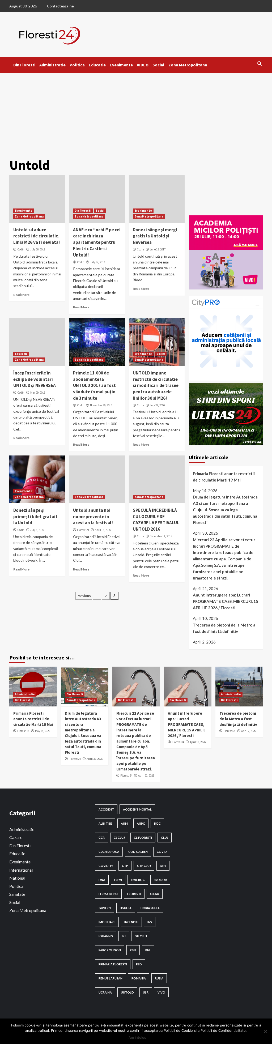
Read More (21, 295)
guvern (105, 908)
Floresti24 (83, 530)
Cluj (164, 837)
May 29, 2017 (37, 392)
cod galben (138, 851)
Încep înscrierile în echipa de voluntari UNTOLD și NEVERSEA (34, 379)
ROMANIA (138, 978)
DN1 (163, 865)
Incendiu (131, 922)
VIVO (161, 992)
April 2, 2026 (248, 731)
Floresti (134, 894)
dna (102, 879)
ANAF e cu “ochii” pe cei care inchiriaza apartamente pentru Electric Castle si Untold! (97, 242)
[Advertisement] (136, 112)
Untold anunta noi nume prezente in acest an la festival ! (93, 516)
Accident (106, 809)
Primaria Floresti (113, 964)
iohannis (106, 936)
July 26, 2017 (37, 249)
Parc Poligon (110, 950)
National (17, 877)
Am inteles (137, 1037)
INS (149, 922)
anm (124, 823)
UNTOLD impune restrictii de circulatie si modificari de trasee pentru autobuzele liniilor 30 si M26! (155, 385)
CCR (102, 837)
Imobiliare (107, 922)
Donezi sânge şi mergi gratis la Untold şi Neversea (155, 236)
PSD (139, 964)
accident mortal (137, 809)
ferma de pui (108, 894)
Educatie (97, 64)
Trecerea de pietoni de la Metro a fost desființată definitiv (224, 628)
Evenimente (121, 64)
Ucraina (105, 992)
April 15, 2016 (103, 530)
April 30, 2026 (95, 759)
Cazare (15, 837)
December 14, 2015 (161, 536)
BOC (157, 823)
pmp (133, 950)
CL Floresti (143, 837)
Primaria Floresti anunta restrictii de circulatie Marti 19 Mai (224, 476)
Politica (77, 64)
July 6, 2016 (37, 530)
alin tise (105, 823)
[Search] (259, 63)
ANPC (141, 823)
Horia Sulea (150, 908)
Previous (84, 595)
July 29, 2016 (157, 405)
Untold (127, 992)
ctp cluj (144, 865)
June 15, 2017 (157, 249)
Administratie (52, 64)
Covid (162, 851)
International (21, 869)
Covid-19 (106, 865)
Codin (20, 249)
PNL (148, 950)
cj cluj (119, 837)
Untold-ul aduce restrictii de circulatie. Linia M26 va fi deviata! (36, 236)
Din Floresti (24, 64)
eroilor (160, 879)
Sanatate (17, 894)
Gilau (154, 894)
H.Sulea (125, 908)
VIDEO (142, 64)
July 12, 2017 (97, 262)
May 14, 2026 (42, 731)
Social (158, 64)
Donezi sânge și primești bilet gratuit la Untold (35, 516)
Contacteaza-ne (60, 6)
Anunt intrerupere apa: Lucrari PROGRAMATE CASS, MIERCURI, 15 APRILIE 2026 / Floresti (225, 601)
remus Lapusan (110, 978)
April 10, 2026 (198, 742)
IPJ (124, 936)
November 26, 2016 (101, 405)
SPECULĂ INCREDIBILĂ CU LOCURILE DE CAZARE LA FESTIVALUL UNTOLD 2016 (156, 519)
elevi (118, 879)
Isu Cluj (141, 936)
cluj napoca (109, 851)
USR (145, 992)
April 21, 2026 (146, 775)
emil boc (138, 879)
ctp (125, 865)
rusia (159, 978)
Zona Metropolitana (187, 64)
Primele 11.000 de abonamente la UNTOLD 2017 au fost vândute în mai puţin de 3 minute (94, 385)
